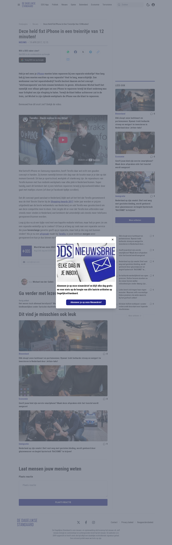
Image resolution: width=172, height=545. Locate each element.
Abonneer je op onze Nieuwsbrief (86, 302)
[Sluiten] (112, 239)
